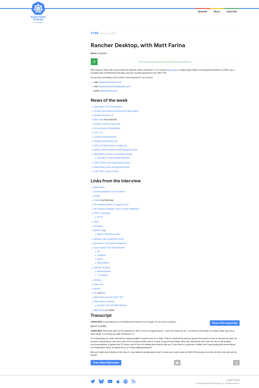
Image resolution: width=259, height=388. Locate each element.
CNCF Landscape (102, 213)
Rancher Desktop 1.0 (103, 115)
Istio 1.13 (98, 132)
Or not (100, 217)
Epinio (100, 259)
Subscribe (232, 12)
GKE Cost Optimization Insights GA (110, 145)
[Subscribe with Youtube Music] (110, 382)
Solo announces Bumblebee (107, 128)
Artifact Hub (99, 230)
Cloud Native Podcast (104, 301)
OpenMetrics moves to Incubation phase (113, 154)
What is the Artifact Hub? (108, 234)
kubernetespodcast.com (110, 82)
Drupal (97, 196)
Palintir (97, 200)
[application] (165, 61)
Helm (96, 221)
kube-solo (98, 284)
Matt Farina (172, 70)
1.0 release (102, 275)
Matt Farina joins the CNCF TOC (108, 297)
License (230, 380)
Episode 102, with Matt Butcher (112, 305)
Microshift (99, 119)
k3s (95, 293)
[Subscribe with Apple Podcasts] (118, 382)
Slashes (98, 280)
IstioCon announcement (105, 137)
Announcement (104, 271)
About (217, 12)
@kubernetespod (109, 90)
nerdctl (97, 288)
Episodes (202, 12)
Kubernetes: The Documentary (108, 106)
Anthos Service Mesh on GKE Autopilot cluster (115, 150)
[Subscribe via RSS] (133, 382)
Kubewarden (103, 262)
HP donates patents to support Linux (111, 204)
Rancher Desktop (102, 267)
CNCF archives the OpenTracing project (112, 162)
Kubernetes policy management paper (112, 167)
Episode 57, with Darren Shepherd (110, 243)
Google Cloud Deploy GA (105, 141)
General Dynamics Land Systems (109, 191)
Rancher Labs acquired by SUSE (109, 239)
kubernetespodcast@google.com (114, 86)
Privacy (237, 380)
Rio (98, 251)
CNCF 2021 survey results (106, 171)
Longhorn (101, 255)
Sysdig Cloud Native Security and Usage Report (116, 111)
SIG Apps (98, 226)
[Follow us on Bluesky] (101, 382)
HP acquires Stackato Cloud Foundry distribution (116, 209)
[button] (236, 61)
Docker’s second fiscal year (107, 124)
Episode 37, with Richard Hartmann (113, 158)
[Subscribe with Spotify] (125, 382)
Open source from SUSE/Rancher (109, 247)
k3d (103, 293)
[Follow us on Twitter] (93, 382)
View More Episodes (106, 362)
